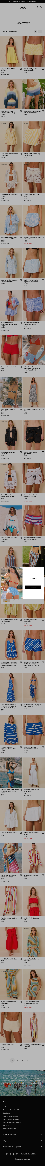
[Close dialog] (42, 568)
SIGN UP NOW (33, 587)
